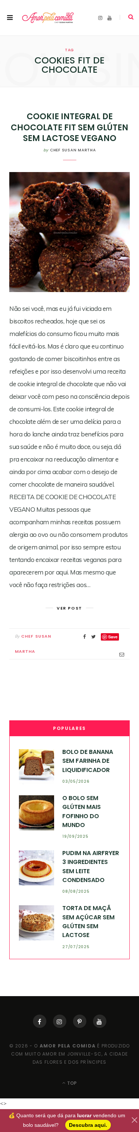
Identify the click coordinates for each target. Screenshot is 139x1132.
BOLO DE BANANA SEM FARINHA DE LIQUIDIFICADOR (87, 761)
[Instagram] (59, 1021)
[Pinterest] (79, 1021)
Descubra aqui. (88, 1125)
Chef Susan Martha (73, 150)
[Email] (121, 654)
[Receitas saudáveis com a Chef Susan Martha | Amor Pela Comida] (48, 18)
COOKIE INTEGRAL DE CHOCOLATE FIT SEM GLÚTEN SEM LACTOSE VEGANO (69, 127)
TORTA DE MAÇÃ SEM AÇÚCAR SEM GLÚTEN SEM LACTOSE (88, 921)
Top (71, 1083)
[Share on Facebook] (84, 636)
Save (113, 636)
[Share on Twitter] (93, 636)
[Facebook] (39, 1021)
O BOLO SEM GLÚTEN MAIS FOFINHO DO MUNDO (81, 811)
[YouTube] (99, 1021)
